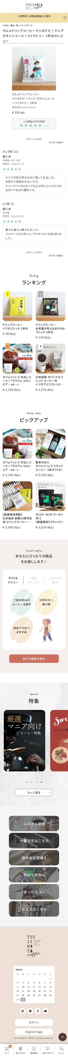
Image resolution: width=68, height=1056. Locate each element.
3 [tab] (36, 782)
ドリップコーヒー (27, 25)
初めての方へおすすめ (21, 630)
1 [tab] (26, 782)
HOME (6, 25)
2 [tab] (31, 782)
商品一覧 (14, 25)
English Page (34, 1032)
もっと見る (34, 792)
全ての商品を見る (34, 659)
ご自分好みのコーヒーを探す (21, 602)
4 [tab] (41, 782)
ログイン (34, 1022)
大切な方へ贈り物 (46, 602)
